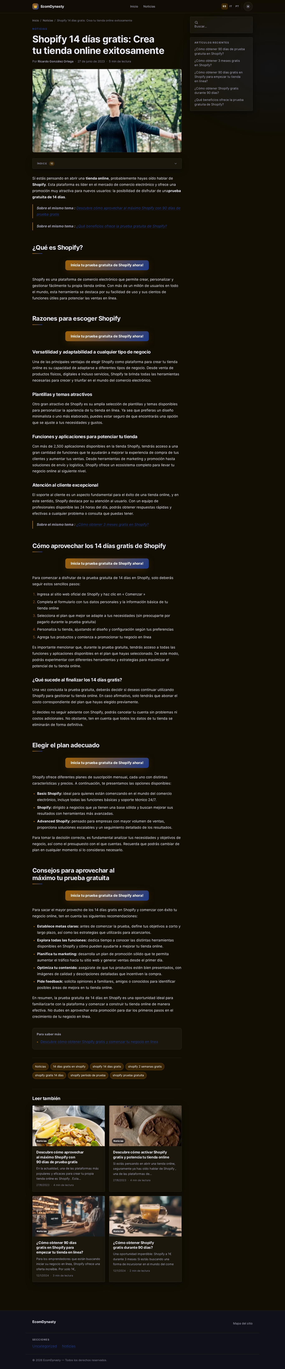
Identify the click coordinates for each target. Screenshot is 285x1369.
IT (231, 6)
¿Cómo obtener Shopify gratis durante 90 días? (216, 91)
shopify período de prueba (88, 1075)
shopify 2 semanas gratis (145, 1066)
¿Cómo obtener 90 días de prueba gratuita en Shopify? (219, 51)
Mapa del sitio (243, 1323)
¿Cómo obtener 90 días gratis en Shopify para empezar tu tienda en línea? (218, 77)
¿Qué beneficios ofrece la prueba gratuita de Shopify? (121, 226)
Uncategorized (44, 1346)
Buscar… (200, 26)
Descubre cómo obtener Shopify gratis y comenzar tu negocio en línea (99, 1042)
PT (237, 6)
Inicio (134, 6)
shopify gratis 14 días (49, 1075)
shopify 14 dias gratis (107, 1066)
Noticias (149, 6)
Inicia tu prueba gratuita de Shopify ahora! (107, 265)
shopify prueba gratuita (128, 1075)
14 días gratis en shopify (69, 1066)
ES (224, 6)
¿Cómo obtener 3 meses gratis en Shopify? (112, 524)
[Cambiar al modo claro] (248, 6)
